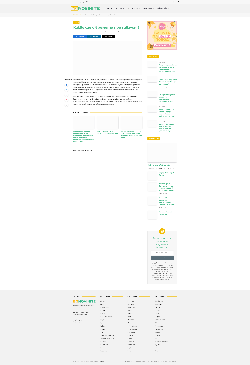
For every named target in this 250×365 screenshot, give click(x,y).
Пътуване (131, 345)
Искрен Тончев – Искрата (166, 213)
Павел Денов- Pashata (158, 165)
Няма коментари (112, 32)
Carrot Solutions (99, 361)
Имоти (103, 341)
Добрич (103, 329)
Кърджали (130, 304)
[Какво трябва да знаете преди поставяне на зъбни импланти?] (152, 109)
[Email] (66, 105)
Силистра (158, 304)
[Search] (178, 2)
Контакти (173, 361)
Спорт (157, 317)
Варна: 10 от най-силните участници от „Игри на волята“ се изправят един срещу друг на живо (167, 201)
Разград (130, 351)
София (76, 22)
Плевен (130, 338)
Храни (157, 338)
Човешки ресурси (161, 341)
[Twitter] (66, 90)
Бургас (102, 310)
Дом (101, 332)
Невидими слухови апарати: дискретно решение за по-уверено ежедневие (167, 98)
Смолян (157, 310)
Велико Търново (106, 317)
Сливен (157, 307)
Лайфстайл (162, 8)
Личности (159, 168)
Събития (158, 323)
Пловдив (130, 341)
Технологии (159, 326)
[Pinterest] (66, 100)
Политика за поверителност (135, 361)
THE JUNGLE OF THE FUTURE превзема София (107, 132)
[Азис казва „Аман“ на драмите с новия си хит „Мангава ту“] (152, 123)
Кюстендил (131, 307)
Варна (102, 313)
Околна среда (132, 329)
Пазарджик (131, 332)
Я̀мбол (157, 348)
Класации (103, 351)
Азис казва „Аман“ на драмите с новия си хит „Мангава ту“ (167, 127)
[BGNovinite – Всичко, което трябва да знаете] (85, 8)
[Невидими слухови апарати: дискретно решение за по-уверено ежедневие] (152, 94)
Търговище (159, 329)
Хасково (158, 335)
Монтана (130, 320)
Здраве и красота (107, 338)
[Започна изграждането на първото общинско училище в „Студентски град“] (131, 122)
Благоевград (105, 307)
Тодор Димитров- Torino (167, 174)
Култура (130, 301)
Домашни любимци (107, 335)
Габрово (103, 326)
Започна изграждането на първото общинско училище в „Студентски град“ (131, 134)
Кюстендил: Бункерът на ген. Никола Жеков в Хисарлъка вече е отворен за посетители (167, 187)
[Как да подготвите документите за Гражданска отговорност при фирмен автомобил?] (152, 64)
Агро (102, 304)
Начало (87, 15)
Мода (129, 317)
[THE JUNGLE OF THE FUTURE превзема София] (107, 122)
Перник (130, 335)
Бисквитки (163, 361)
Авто (102, 301)
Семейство (159, 301)
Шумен (157, 345)
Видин (102, 320)
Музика (130, 323)
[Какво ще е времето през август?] (107, 58)
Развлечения (132, 348)
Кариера (103, 348)
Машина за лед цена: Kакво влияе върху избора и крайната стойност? (176, 82)
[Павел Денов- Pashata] (162, 152)
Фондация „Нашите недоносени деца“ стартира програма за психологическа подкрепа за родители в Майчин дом (83, 136)
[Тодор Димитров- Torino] (152, 176)
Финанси (158, 332)
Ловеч (129, 313)
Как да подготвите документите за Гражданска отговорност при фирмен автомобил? (168, 68)
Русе (156, 351)
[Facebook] (66, 85)
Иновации (104, 345)
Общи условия (152, 361)
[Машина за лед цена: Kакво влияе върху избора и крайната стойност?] (152, 79)
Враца (102, 323)
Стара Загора (160, 320)
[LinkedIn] (66, 95)
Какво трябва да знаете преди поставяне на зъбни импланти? (167, 113)
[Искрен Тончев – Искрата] (152, 215)
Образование (132, 326)
